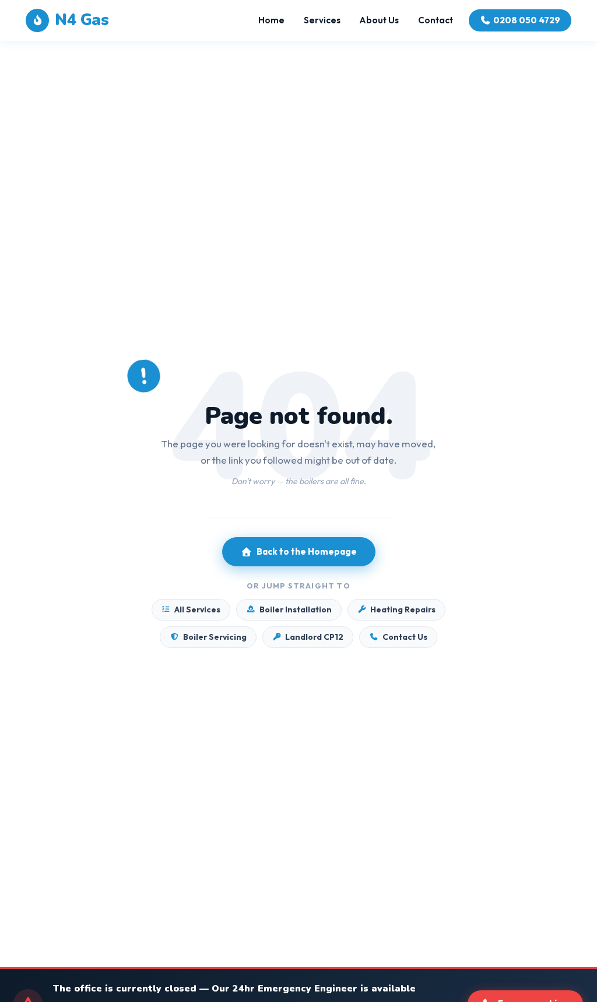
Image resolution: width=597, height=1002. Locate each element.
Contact (435, 20)
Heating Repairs (403, 609)
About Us (379, 20)
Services (322, 20)
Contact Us (404, 637)
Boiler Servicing (215, 637)
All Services (197, 609)
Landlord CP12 (314, 637)
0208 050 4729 (526, 20)
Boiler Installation (295, 609)
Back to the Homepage (307, 551)
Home (271, 20)
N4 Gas (81, 20)
